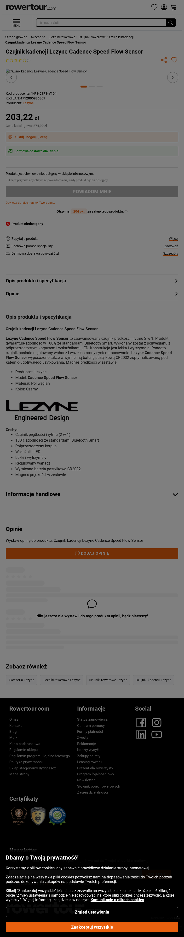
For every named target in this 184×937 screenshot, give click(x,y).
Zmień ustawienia (92, 912)
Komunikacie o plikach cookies (117, 900)
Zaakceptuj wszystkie (92, 927)
